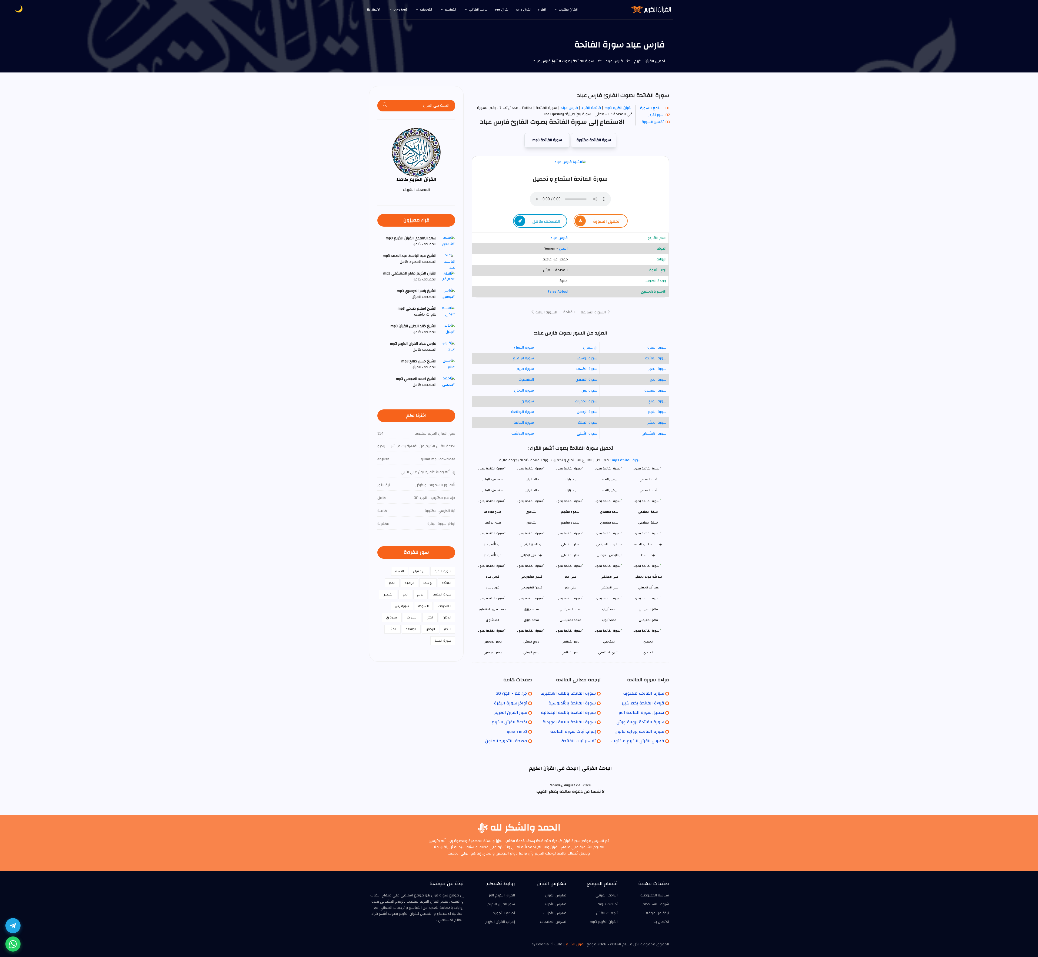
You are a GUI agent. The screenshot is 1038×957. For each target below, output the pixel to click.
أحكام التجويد (504, 913)
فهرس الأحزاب (554, 913)
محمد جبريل (531, 620)
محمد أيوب (609, 620)
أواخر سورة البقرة (510, 703)
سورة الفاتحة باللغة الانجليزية (568, 693)
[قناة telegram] (13, 925)
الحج (405, 594)
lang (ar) (400, 9)
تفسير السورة (653, 121)
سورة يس (589, 390)
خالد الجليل (531, 490)
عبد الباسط (648, 555)
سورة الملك (587, 422)
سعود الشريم (570, 522)
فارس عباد (614, 61)
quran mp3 (517, 731)
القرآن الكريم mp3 (618, 107)
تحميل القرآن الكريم (649, 61)
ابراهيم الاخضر (609, 490)
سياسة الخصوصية (654, 895)
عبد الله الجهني (648, 587)
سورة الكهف (586, 368)
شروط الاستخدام (656, 904)
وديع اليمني (531, 652)
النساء (399, 571)
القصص (388, 594)
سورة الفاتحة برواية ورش (640, 722)
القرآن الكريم (575, 944)
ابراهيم (409, 583)
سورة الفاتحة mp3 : (625, 460)
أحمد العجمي (648, 490)
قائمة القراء (591, 107)
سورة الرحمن (587, 411)
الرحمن (430, 629)
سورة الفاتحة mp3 (547, 140)
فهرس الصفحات (553, 921)
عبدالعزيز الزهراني (531, 555)
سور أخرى (656, 114)
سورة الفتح (657, 401)
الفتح (430, 617)
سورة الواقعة (522, 411)
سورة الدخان (524, 390)
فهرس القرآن (555, 895)
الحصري (648, 652)
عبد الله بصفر (492, 555)
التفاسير (450, 9)
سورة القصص (586, 379)
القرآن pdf (502, 9)
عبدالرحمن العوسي (609, 555)
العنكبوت (526, 379)
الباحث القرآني (478, 9)
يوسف (427, 583)
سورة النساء (524, 347)
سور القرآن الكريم (510, 712)
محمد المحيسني (570, 620)
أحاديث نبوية (608, 904)
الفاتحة (569, 312)
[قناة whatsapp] (13, 944)
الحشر (392, 629)
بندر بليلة (570, 490)
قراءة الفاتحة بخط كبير (643, 703)
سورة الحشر (657, 422)
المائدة (446, 583)
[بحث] (385, 105)
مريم (420, 594)
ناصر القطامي (570, 652)
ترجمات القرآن (607, 913)
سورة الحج (658, 379)
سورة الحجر (657, 368)
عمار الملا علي (570, 555)
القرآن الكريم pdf (502, 895)
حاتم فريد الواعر (493, 490)
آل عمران (590, 347)
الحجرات (412, 617)
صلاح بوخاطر (492, 522)
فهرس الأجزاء (555, 904)
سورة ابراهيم (523, 358)
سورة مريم (525, 368)
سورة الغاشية (522, 433)
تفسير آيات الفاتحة (578, 741)
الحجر (392, 583)
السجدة (423, 606)
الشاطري (531, 522)
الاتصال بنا (374, 9)
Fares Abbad (558, 291)
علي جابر (570, 587)
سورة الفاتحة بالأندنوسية (572, 703)
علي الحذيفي (609, 587)
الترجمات (426, 9)
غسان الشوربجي (532, 587)
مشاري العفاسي (609, 652)
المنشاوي (492, 620)
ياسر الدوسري (493, 652)
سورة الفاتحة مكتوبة (594, 140)
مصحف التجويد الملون (506, 741)
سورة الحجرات (586, 401)
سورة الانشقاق (654, 433)
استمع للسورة (652, 108)
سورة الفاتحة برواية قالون (639, 731)
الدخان (447, 617)
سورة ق (527, 401)
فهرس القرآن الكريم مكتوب (637, 741)
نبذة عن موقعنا (656, 913)
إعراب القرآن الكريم (500, 921)
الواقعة (411, 629)
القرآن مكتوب (568, 9)
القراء (542, 9)
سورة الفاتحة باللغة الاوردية (569, 722)
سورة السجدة (655, 390)
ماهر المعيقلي (648, 620)
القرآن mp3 (523, 9)
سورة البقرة (657, 347)
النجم (447, 629)
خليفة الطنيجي (648, 522)
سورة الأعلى (587, 433)
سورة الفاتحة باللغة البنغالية (568, 712)
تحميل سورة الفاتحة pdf (641, 712)
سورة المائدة (656, 358)
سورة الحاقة (524, 422)
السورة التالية (545, 312)
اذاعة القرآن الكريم (509, 722)
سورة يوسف (587, 358)
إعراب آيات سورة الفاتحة (573, 731)
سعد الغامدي (609, 522)
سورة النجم (657, 411)
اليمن (563, 248)
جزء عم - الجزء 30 (511, 693)
